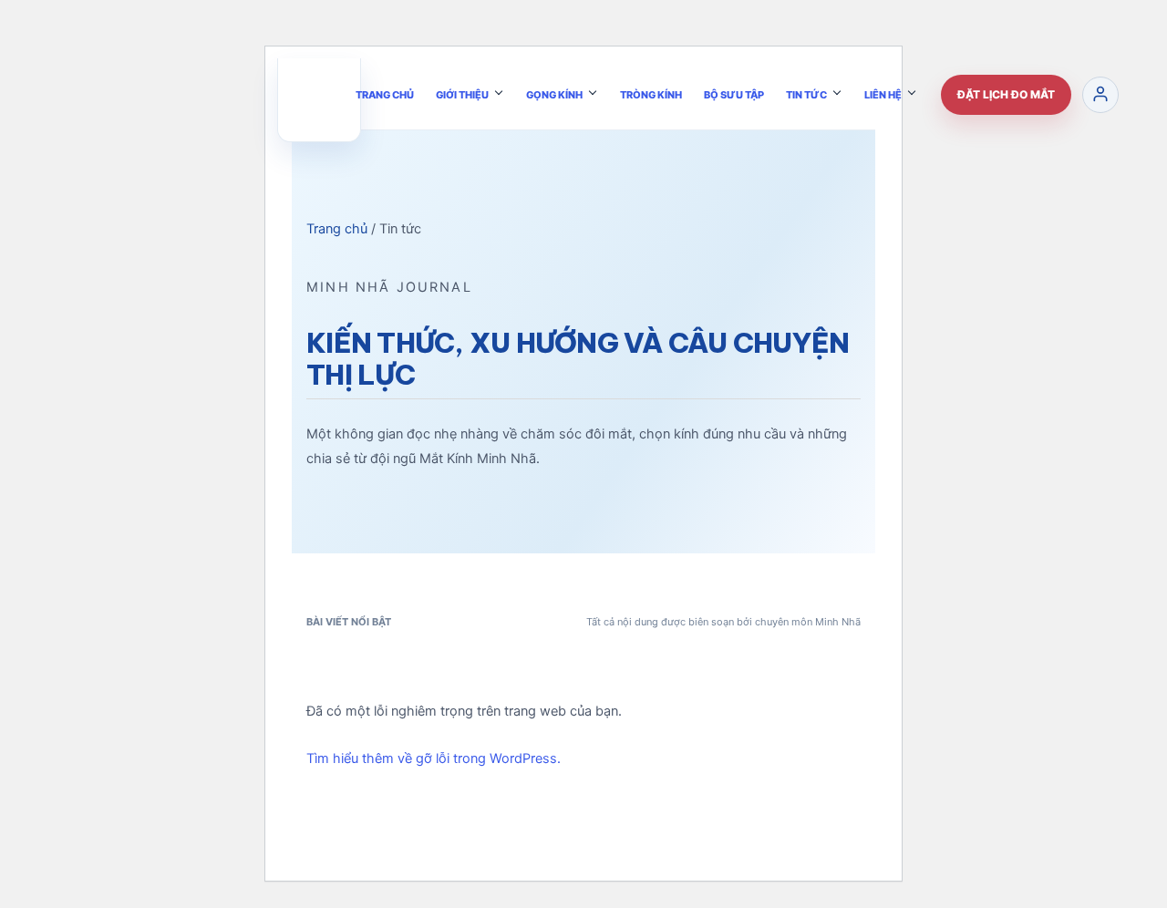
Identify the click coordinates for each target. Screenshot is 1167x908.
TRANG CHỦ (385, 94)
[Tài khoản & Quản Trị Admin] (1100, 94)
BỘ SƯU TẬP (734, 94)
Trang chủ (336, 229)
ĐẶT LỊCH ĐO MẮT (1006, 93)
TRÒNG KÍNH (651, 94)
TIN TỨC (806, 94)
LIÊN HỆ (883, 94)
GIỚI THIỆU (462, 94)
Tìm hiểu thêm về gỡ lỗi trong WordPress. (433, 758)
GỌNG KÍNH (554, 94)
